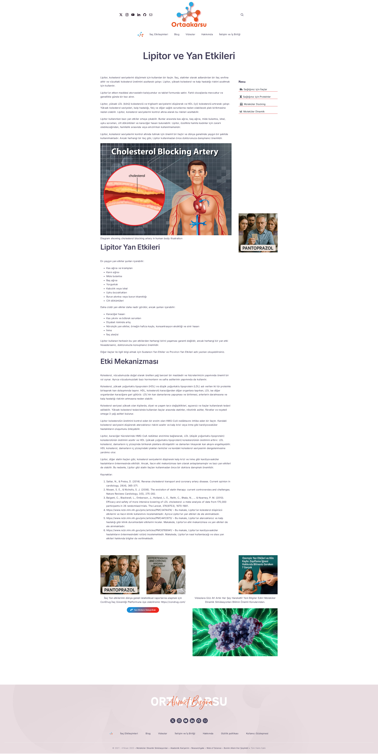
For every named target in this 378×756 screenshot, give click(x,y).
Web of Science (214, 748)
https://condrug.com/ (173, 601)
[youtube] (132, 14)
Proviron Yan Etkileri (181, 351)
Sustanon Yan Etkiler (153, 351)
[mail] (150, 14)
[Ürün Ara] (242, 15)
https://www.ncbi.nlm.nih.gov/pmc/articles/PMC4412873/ (139, 518)
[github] (144, 14)
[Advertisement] (258, 159)
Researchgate (197, 748)
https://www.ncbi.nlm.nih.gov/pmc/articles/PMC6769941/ (139, 530)
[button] (241, 233)
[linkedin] (138, 14)
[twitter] (120, 14)
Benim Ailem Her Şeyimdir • (237, 748)
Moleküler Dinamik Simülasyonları (152, 748)
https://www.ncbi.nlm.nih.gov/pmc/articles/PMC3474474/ (139, 509)
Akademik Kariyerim (179, 748)
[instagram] (127, 14)
